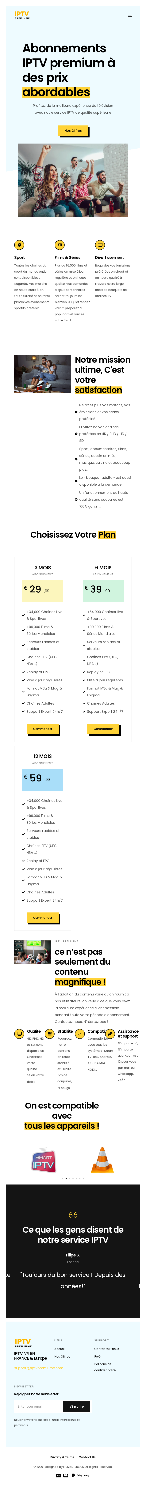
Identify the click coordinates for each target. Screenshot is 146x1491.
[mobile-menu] (128, 15)
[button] (62, 1178)
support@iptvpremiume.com (38, 1368)
